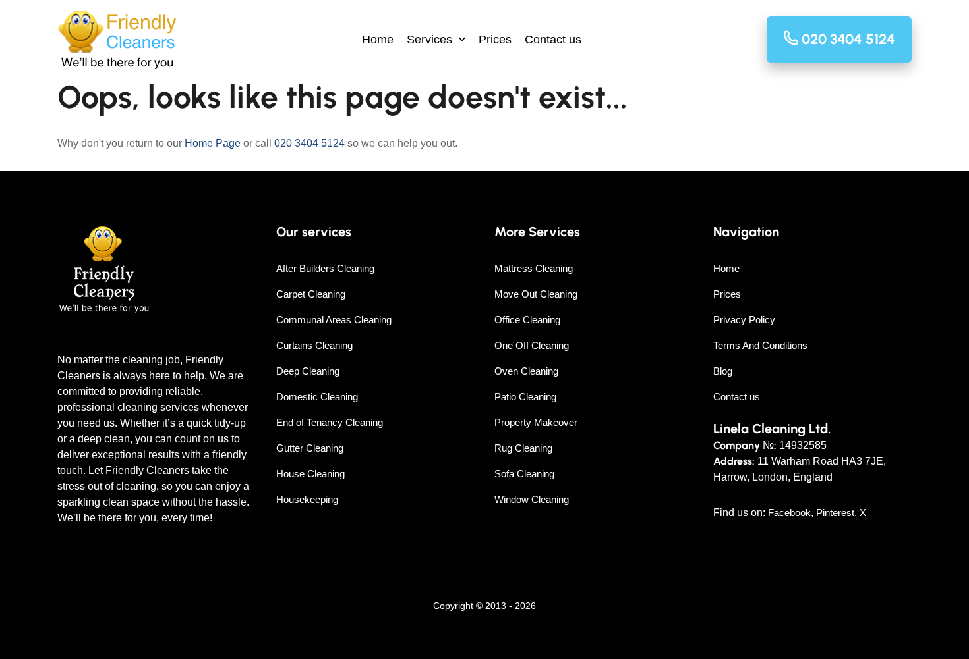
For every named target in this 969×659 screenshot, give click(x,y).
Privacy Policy (744, 319)
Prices (495, 39)
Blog (722, 371)
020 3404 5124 (309, 143)
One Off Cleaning (531, 345)
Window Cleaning (531, 499)
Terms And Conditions (760, 345)
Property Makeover (535, 422)
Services (429, 39)
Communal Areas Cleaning (334, 319)
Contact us (553, 39)
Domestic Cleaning (317, 396)
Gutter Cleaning (309, 448)
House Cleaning (310, 473)
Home (378, 39)
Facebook (789, 512)
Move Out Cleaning (535, 294)
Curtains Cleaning (314, 345)
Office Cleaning (527, 319)
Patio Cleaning (525, 396)
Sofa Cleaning (524, 473)
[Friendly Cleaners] (117, 40)
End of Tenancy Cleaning (329, 422)
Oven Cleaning (526, 371)
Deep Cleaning (307, 371)
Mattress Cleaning (533, 268)
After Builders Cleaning (325, 268)
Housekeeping (307, 499)
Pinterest (835, 512)
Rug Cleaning (523, 448)
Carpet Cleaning (310, 294)
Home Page (213, 143)
